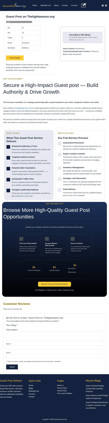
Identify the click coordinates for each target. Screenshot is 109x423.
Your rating (11, 325)
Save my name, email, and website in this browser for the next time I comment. (34, 361)
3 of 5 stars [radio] (24, 326)
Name (8, 344)
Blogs (31, 388)
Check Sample (14, 58)
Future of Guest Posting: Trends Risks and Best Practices (95, 388)
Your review (12, 330)
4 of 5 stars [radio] (27, 326)
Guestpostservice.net (23, 108)
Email (8, 353)
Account (74, 5)
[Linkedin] (106, 5)
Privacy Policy (62, 388)
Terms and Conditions (64, 393)
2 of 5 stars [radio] (22, 326)
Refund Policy (62, 391)
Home (35, 5)
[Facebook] (103, 5)
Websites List (46, 5)
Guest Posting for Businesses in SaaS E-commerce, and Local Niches (97, 405)
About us (60, 385)
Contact (65, 5)
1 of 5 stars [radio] (19, 326)
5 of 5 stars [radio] (29, 326)
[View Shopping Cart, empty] (83, 6)
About (56, 5)
